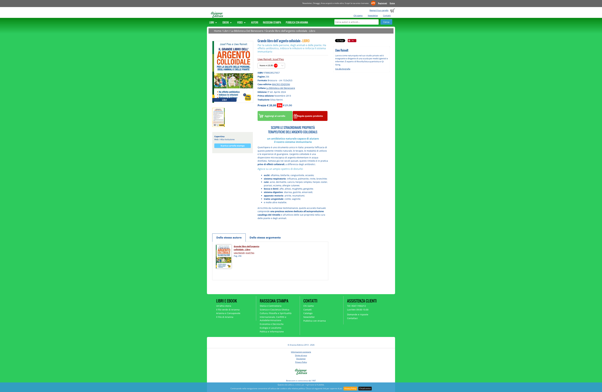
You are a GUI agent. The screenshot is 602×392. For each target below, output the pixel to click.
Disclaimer (301, 358)
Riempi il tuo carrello (379, 10)
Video (240, 22)
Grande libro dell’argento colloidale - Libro (290, 31)
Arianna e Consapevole (228, 313)
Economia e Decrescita (271, 324)
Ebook (225, 22)
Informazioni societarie (301, 352)
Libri (211, 22)
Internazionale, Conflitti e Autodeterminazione (273, 318)
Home (217, 31)
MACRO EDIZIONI (281, 84)
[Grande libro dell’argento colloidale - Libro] (232, 71)
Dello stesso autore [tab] (229, 237)
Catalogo (307, 313)
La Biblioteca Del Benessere (247, 31)
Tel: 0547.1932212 (356, 305)
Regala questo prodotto (310, 115)
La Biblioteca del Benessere (280, 88)
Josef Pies (278, 59)
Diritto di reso (301, 355)
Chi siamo (358, 15)
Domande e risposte (357, 314)
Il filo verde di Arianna (228, 309)
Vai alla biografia (342, 68)
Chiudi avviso (365, 388)
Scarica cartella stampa (233, 145)
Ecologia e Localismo (270, 327)
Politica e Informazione (272, 331)
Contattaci (352, 318)
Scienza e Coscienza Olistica (274, 309)
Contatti (387, 15)
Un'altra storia (223, 305)
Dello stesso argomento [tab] (265, 237)
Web (216, 139)
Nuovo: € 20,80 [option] (268, 65)
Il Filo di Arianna (224, 316)
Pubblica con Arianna (297, 22)
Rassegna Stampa (272, 22)
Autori (254, 22)
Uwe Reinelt (265, 59)
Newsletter (373, 15)
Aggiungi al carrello (275, 115)
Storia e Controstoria (270, 305)
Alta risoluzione (227, 139)
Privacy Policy (350, 388)
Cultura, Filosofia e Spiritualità (275, 313)
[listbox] (271, 65)
